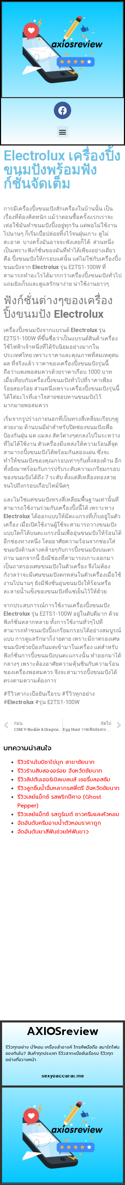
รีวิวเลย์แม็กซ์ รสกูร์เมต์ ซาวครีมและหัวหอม (68, 814)
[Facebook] (62, 110)
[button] (62, 131)
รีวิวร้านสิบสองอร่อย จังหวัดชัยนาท (59, 771)
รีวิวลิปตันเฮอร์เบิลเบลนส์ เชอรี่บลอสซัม (63, 779)
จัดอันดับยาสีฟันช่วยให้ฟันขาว (53, 832)
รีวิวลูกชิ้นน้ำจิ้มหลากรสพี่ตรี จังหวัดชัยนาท (68, 788)
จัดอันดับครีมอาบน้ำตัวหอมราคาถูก (59, 823)
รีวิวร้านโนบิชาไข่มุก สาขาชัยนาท (55, 762)
